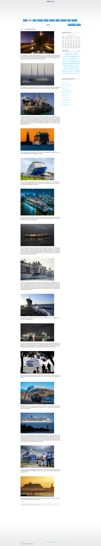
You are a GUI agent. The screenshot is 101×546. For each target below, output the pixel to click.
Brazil (72, 52)
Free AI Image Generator (66, 85)
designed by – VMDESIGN (51, 542)
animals (65, 71)
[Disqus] (40, 525)
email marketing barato (66, 99)
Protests (75, 65)
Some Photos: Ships (30, 29)
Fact (22, 29)
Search (48, 24)
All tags (78, 50)
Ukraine (63, 70)
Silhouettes (65, 67)
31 (73, 38)
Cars (78, 52)
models (74, 71)
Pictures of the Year (68, 65)
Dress (63, 58)
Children (72, 54)
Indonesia (75, 60)
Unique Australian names (66, 92)
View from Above (68, 70)
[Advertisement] (50, 10)
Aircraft (67, 52)
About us (22, 542)
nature (78, 71)
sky (66, 73)
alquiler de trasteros (65, 83)
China (76, 54)
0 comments (37, 504)
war (79, 73)
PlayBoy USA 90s (65, 87)
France (78, 58)
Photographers (76, 61)
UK (75, 68)
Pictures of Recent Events (71, 63)
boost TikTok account (65, 102)
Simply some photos (73, 67)
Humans (68, 60)
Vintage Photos (75, 70)
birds (68, 71)
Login (79, 24)
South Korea (66, 68)
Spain (70, 68)
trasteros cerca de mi (65, 97)
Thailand (72, 68)
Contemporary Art (66, 56)
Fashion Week (74, 58)
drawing (70, 71)
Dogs (79, 56)
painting (63, 73)
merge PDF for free (65, 95)
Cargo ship (22, 501)
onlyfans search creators (66, 90)
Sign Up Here (72, 24)
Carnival (75, 52)
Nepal (64, 61)
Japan (78, 60)
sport (69, 73)
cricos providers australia (66, 104)
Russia (78, 65)
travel (72, 73)
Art (70, 52)
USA (78, 68)
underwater (76, 73)
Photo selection (68, 61)
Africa (64, 52)
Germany (64, 60)
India (71, 60)
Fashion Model (68, 58)
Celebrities (67, 54)
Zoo (79, 70)
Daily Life (73, 56)
